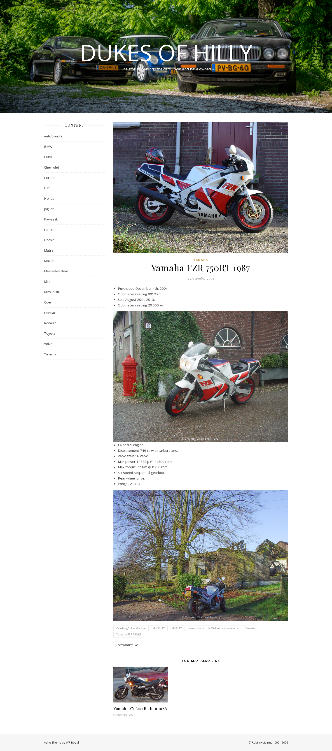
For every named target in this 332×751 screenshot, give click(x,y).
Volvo (48, 343)
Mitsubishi (52, 292)
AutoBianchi (53, 136)
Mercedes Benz (56, 271)
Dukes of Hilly (166, 52)
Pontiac (50, 312)
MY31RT (177, 628)
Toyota (49, 333)
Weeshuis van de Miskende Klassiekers (213, 628)
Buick (48, 157)
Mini (47, 281)
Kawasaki (51, 219)
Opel (47, 302)
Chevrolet (51, 167)
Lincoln (49, 240)
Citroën (49, 177)
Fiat (47, 188)
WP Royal (72, 742)
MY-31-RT (159, 628)
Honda (49, 198)
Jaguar (49, 208)
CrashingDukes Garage (131, 628)
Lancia (49, 229)
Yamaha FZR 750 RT (128, 634)
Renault (50, 323)
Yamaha (50, 354)
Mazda (49, 260)
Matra (48, 250)
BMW (48, 146)
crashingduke (128, 645)
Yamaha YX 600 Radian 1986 (140, 708)
